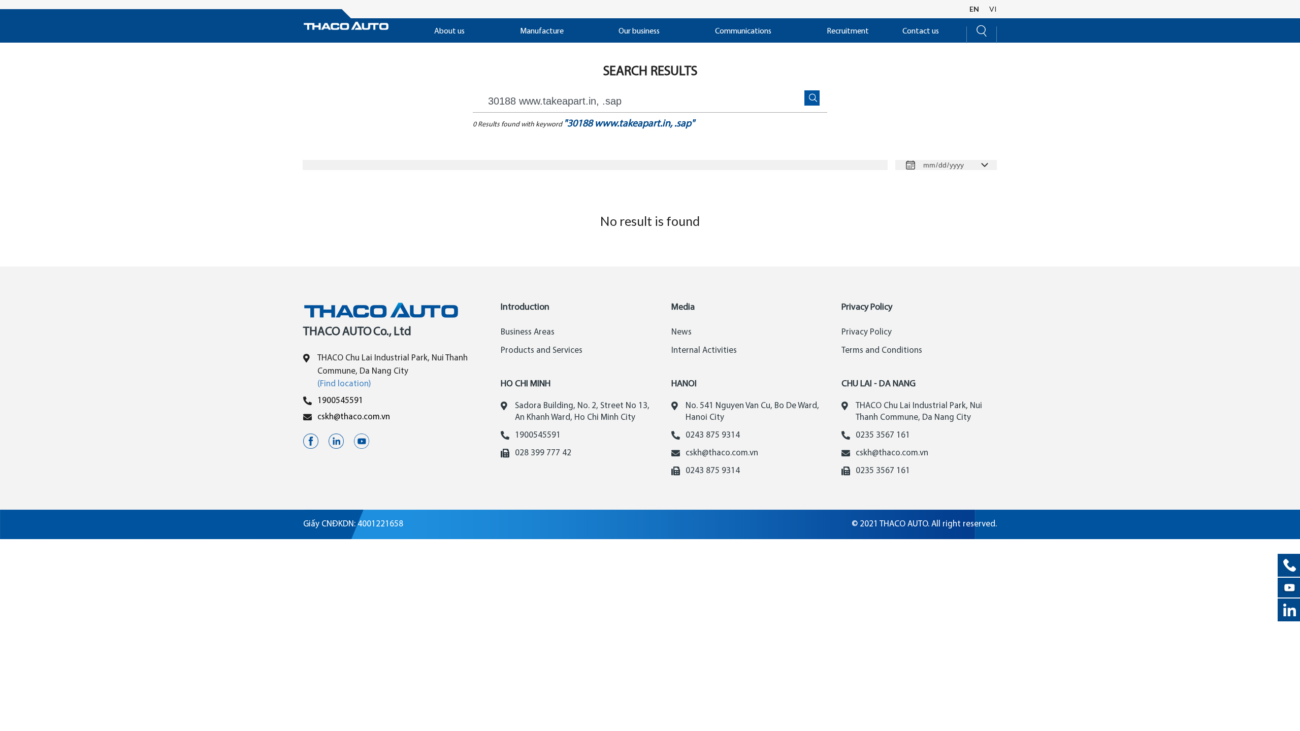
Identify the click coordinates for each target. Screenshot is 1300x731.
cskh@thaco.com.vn (353, 417)
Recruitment (848, 31)
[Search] (982, 29)
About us (449, 31)
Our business (639, 31)
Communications (743, 31)
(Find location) (344, 384)
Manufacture (542, 31)
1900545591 (340, 400)
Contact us (920, 31)
